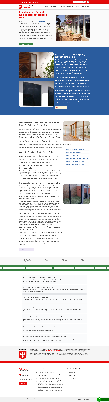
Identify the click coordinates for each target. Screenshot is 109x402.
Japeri (70, 374)
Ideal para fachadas (86, 267)
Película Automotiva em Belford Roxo (73, 152)
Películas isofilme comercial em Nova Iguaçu (48, 381)
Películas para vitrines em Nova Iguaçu (47, 372)
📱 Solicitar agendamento (26, 249)
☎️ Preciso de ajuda (61, 107)
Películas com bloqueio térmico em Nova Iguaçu (49, 383)
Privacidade (23, 383)
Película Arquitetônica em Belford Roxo (74, 170)
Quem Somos (53, 6)
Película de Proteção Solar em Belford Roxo (75, 164)
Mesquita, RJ (72, 375)
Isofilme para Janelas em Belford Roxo (74, 167)
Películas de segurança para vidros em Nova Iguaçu (50, 390)
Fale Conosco (85, 6)
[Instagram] (88, 2)
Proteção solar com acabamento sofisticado (49, 267)
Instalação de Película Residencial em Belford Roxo (76, 176)
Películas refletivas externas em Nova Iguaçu (48, 378)
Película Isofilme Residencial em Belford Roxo (75, 179)
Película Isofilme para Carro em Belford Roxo (75, 149)
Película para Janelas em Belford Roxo (74, 173)
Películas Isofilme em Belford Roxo (73, 155)
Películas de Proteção (66, 6)
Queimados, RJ (72, 378)
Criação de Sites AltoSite (54, 399)
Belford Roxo (42, 21)
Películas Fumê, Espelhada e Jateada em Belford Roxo (77, 158)
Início (46, 6)
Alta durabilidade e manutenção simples (70, 267)
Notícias (77, 6)
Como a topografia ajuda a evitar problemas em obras (51, 377)
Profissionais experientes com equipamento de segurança (24, 267)
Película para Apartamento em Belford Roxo (75, 161)
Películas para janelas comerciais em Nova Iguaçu (49, 380)
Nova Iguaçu (72, 377)
